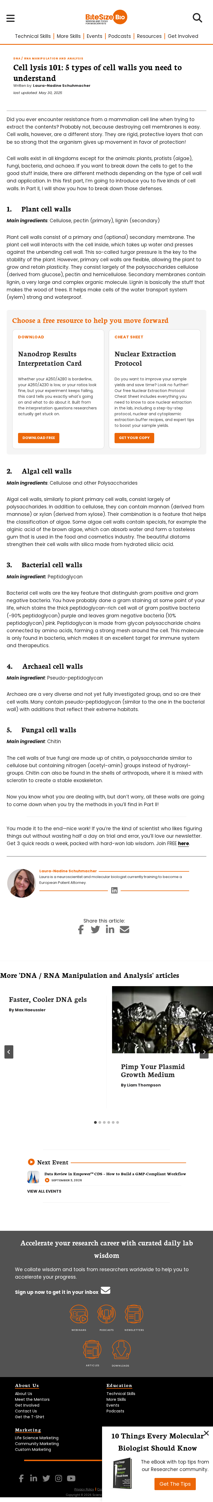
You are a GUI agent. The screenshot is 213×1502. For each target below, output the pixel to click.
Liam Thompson (144, 1085)
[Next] (204, 1052)
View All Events (44, 1191)
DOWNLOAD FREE (38, 437)
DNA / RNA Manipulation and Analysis (48, 58)
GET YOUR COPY (134, 437)
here (183, 843)
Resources (149, 36)
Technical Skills (33, 36)
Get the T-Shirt (29, 1417)
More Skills (69, 36)
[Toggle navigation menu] (11, 18)
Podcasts (119, 36)
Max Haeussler (30, 1010)
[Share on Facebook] (81, 931)
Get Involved (183, 36)
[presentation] (162, 1019)
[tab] (95, 1122)
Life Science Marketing (37, 1438)
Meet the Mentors (32, 1399)
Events (94, 36)
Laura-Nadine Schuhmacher (61, 85)
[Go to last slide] (8, 1052)
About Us (23, 1393)
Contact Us (26, 1411)
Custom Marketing (33, 1449)
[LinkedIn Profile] (114, 891)
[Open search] (198, 19)
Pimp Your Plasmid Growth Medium (153, 1070)
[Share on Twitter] (96, 931)
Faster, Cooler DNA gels (48, 999)
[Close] (206, 1433)
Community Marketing (37, 1443)
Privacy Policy (84, 1489)
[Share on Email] (125, 931)
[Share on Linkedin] (110, 931)
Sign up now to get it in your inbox (57, 1292)
